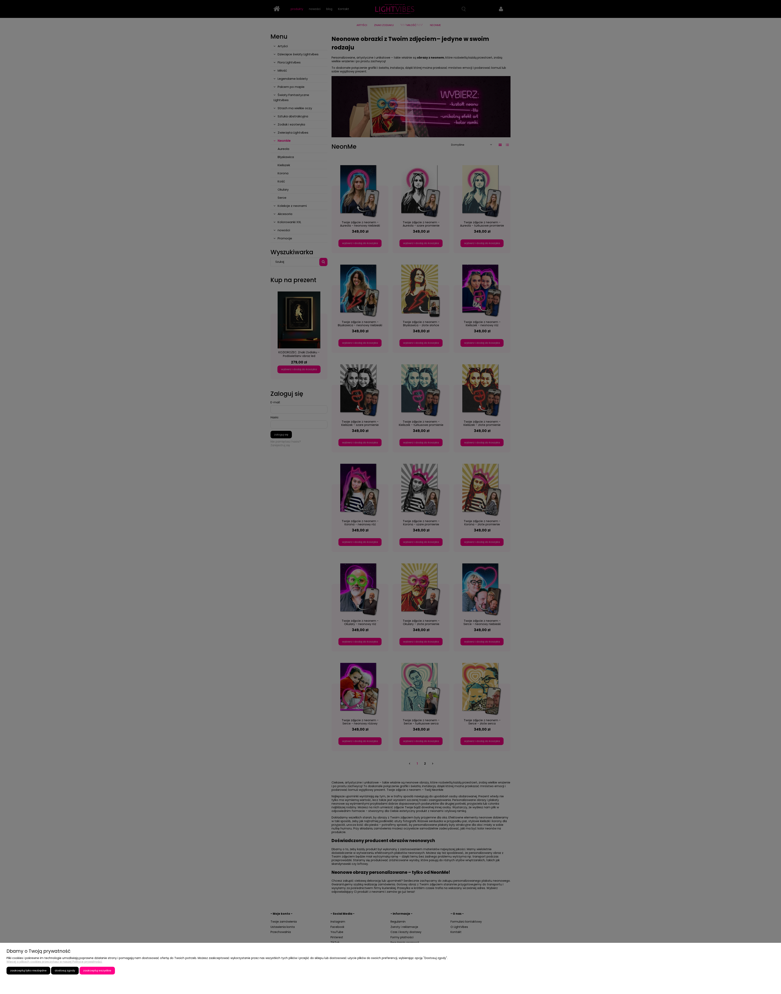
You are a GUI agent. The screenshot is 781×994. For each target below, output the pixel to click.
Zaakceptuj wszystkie (97, 970)
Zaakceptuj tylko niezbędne (28, 970)
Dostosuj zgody (65, 970)
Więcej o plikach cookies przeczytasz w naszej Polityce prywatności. (54, 962)
